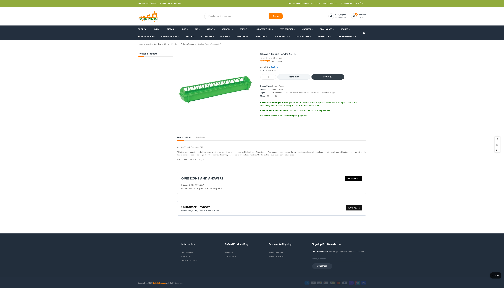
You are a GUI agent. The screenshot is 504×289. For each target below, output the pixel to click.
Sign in (343, 15)
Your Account (340, 18)
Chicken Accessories (300, 93)
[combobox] (236, 16)
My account (321, 3)
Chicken (287, 93)
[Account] (331, 16)
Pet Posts (229, 252)
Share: (262, 96)
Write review (354, 208)
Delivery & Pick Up (276, 256)
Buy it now (327, 77)
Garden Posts (230, 256)
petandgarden (278, 89)
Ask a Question (353, 178)
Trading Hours (294, 3)
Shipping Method (276, 252)
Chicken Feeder (316, 93)
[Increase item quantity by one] (273, 76)
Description (184, 137)
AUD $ (358, 3)
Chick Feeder (277, 93)
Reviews (200, 137)
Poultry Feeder (278, 86)
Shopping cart (347, 3)
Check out (333, 3)
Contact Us (186, 256)
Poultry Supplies (330, 93)
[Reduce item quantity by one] (263, 76)
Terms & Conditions (189, 260)
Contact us (308, 3)
